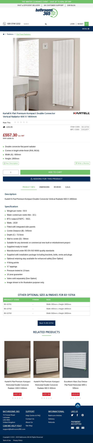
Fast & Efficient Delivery (29, 5)
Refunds (51, 422)
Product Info (29, 187)
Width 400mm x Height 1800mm (58, 309)
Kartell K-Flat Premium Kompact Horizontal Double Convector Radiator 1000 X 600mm (17, 385)
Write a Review (83, 163)
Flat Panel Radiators (23, 34)
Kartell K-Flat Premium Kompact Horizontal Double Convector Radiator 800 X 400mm (46, 385)
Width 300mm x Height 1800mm (58, 304)
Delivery (51, 419)
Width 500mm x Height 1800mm (58, 313)
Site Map (29, 426)
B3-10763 (8, 313)
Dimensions (44, 187)
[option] (46, 74)
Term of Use (7, 440)
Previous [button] (8, 369)
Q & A (67, 187)
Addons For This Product (47, 179)
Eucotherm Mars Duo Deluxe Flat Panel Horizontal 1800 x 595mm (75, 385)
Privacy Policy (17, 440)
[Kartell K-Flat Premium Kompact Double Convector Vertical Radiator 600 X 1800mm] (46, 74)
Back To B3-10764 (46, 323)
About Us (29, 422)
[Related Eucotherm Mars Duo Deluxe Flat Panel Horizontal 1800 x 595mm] (75, 359)
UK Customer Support (54, 5)
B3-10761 (8, 304)
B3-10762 (8, 309)
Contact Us (30, 419)
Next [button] (85, 369)
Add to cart (55, 172)
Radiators (10, 34)
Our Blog (71, 5)
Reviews (57, 187)
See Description (12, 163)
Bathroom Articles (55, 415)
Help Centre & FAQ (33, 415)
